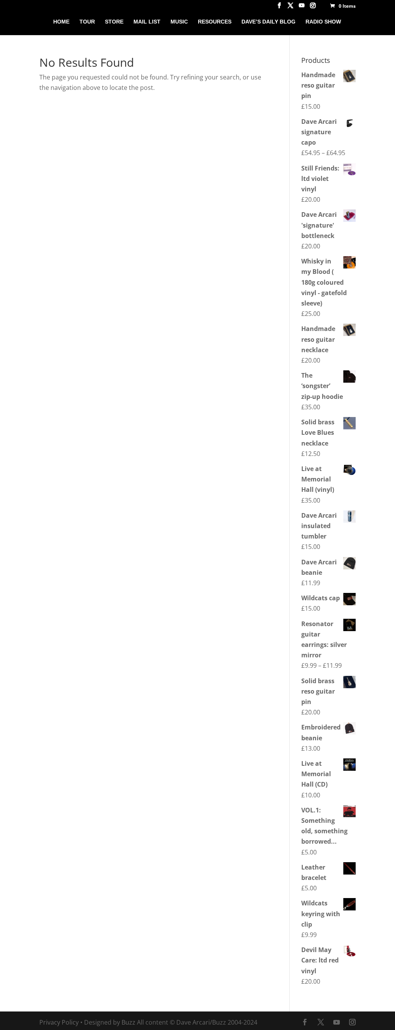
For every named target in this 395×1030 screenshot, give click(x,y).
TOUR (87, 22)
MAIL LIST (146, 22)
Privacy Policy (59, 1022)
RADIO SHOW (323, 22)
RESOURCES (214, 22)
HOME (61, 22)
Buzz (128, 1022)
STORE (114, 22)
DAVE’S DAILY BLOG (268, 22)
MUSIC (179, 22)
